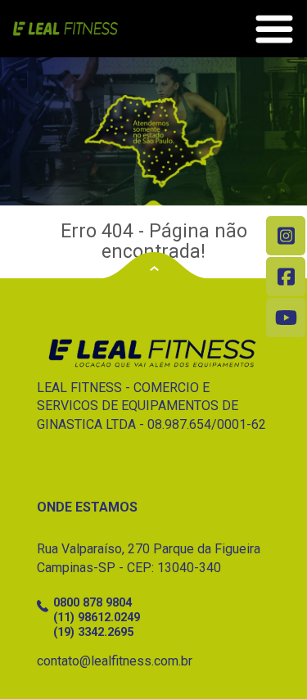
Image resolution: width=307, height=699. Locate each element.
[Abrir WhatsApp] (266, 658)
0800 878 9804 (92, 603)
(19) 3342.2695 (93, 632)
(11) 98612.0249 (96, 618)
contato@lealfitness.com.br (114, 661)
